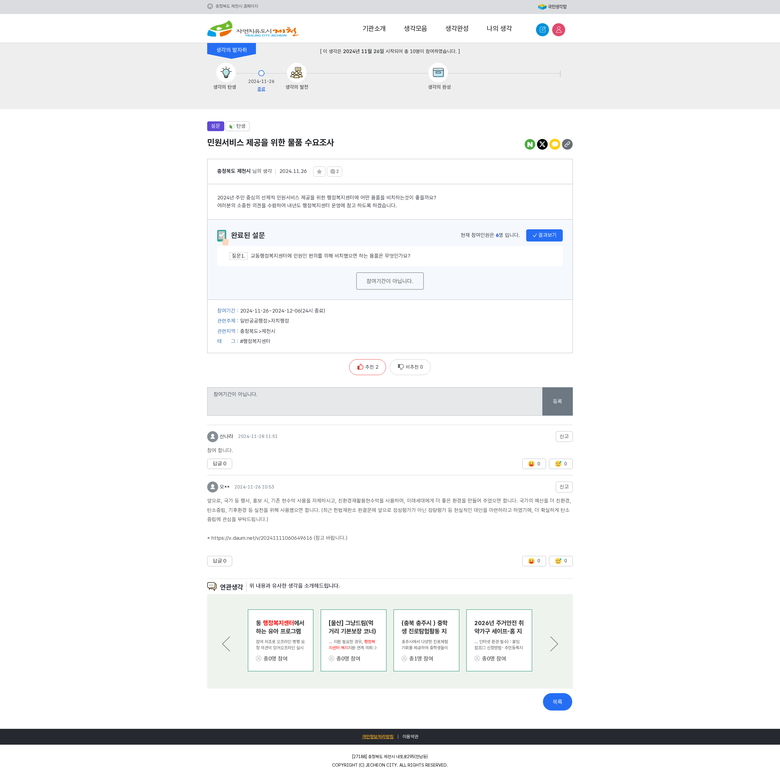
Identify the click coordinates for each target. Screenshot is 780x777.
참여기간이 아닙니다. (390, 281)
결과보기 (547, 235)
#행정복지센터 (255, 341)
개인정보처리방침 (378, 736)
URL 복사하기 (567, 144)
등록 (557, 401)
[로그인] (558, 29)
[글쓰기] (542, 29)
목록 (557, 702)
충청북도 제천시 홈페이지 (236, 6)
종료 (261, 89)
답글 (219, 463)
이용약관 (410, 736)
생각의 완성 (439, 87)
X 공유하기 (542, 144)
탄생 (241, 126)
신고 (564, 436)
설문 (215, 126)
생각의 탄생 (224, 87)
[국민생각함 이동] (552, 7)
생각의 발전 (296, 87)
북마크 (319, 172)
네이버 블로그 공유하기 (529, 144)
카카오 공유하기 (554, 144)
